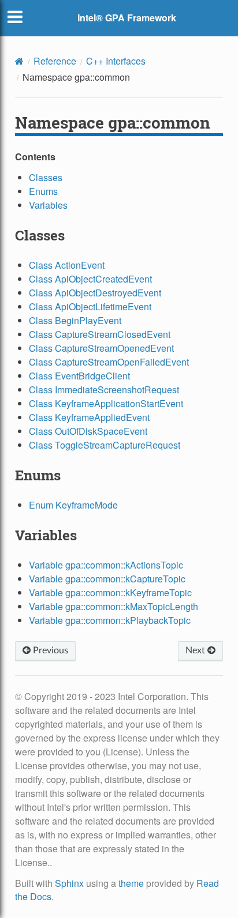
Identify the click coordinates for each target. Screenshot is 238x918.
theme (131, 883)
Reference (55, 60)
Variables (48, 205)
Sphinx (69, 883)
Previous (49, 650)
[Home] (19, 61)
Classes (45, 177)
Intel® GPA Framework (126, 17)
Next (196, 650)
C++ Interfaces (116, 60)
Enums (43, 191)
